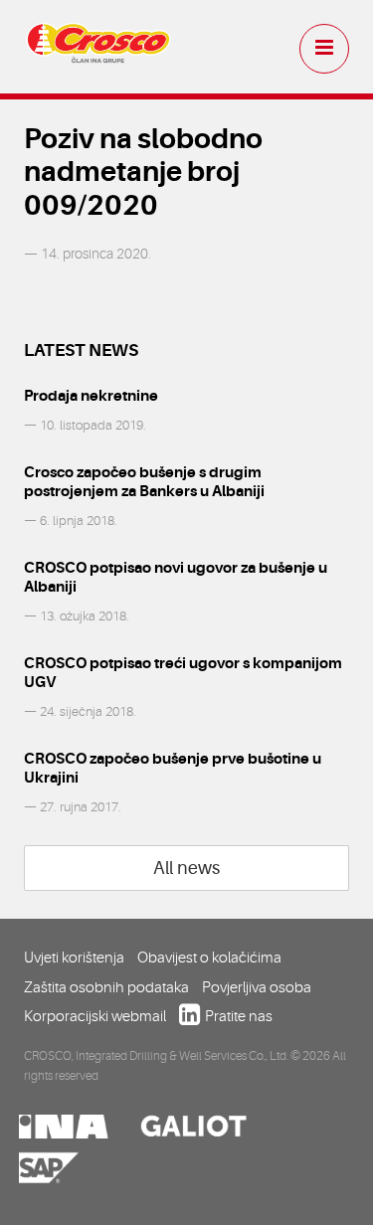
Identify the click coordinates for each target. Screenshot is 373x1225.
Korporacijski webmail (95, 1016)
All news (186, 868)
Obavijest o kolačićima (209, 957)
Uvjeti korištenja (74, 957)
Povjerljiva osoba (256, 987)
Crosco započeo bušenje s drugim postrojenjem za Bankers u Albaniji (144, 481)
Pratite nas (239, 1016)
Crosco (98, 50)
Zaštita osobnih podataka (106, 987)
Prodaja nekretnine (91, 396)
